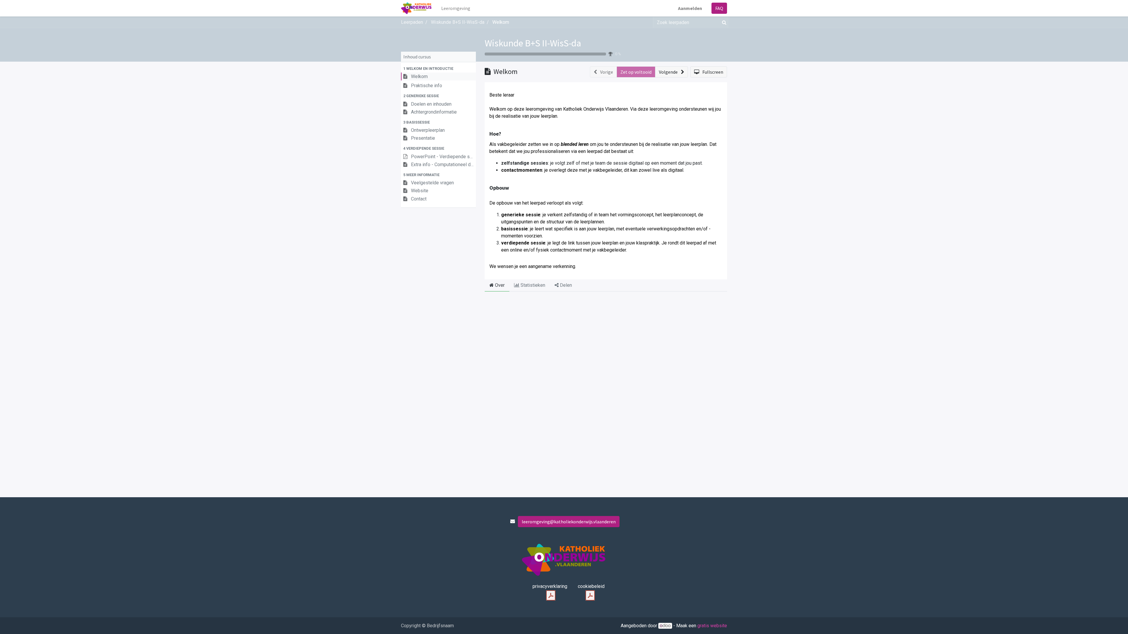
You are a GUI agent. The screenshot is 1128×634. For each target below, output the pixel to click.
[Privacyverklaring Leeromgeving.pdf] (550, 595)
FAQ (719, 8)
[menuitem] (456, 8)
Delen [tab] (565, 285)
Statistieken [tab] (532, 285)
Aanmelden (690, 8)
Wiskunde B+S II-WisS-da (533, 43)
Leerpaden (412, 22)
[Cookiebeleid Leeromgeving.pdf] (590, 595)
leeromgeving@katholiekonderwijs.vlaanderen (569, 522)
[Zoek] (723, 22)
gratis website (712, 625)
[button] (438, 68)
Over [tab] (499, 285)
